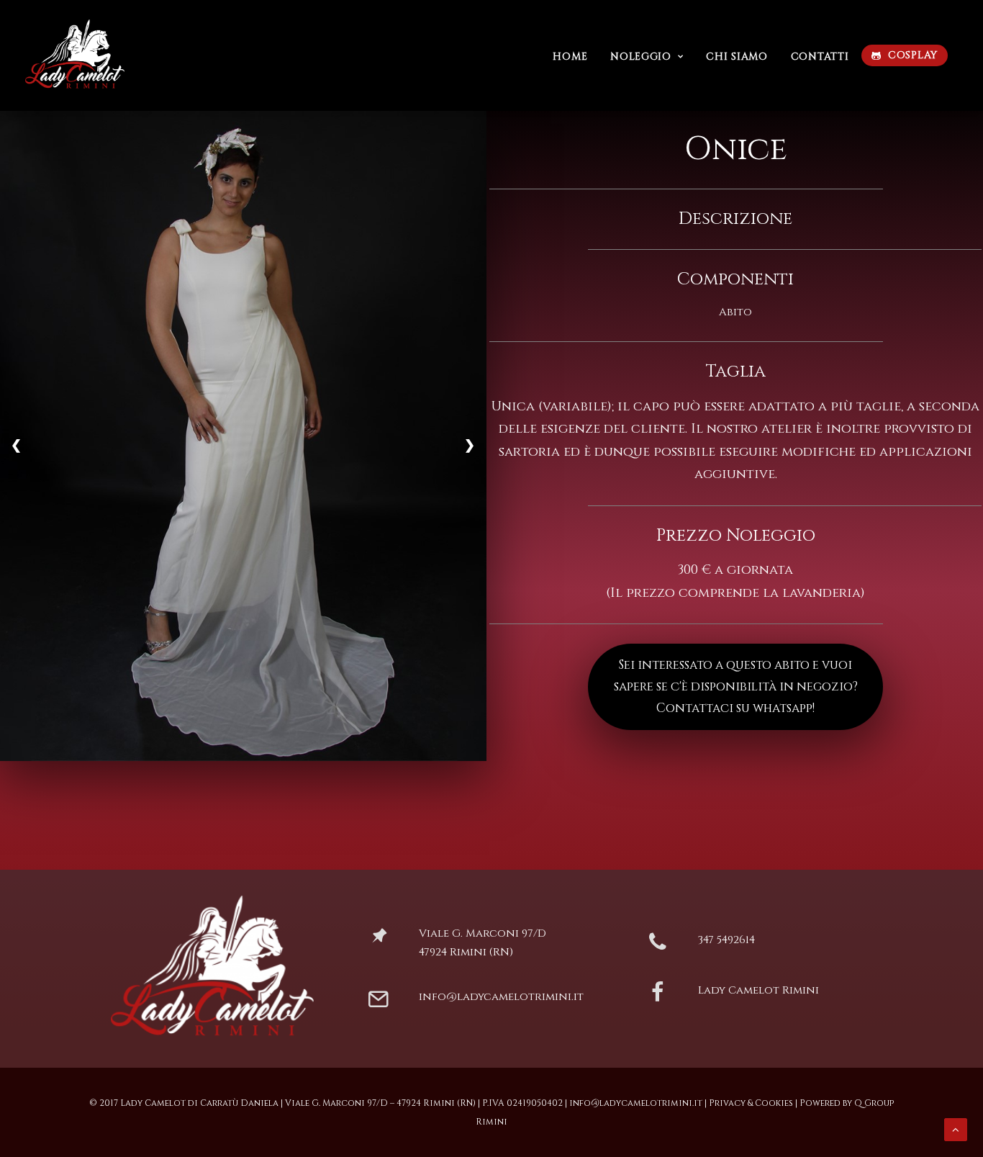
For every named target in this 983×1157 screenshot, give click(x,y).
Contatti (820, 56)
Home (570, 56)
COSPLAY (913, 55)
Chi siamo (736, 56)
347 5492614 (726, 939)
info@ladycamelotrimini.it (501, 996)
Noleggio (640, 56)
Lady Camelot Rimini (758, 990)
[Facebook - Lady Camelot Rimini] (658, 998)
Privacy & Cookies (751, 1103)
